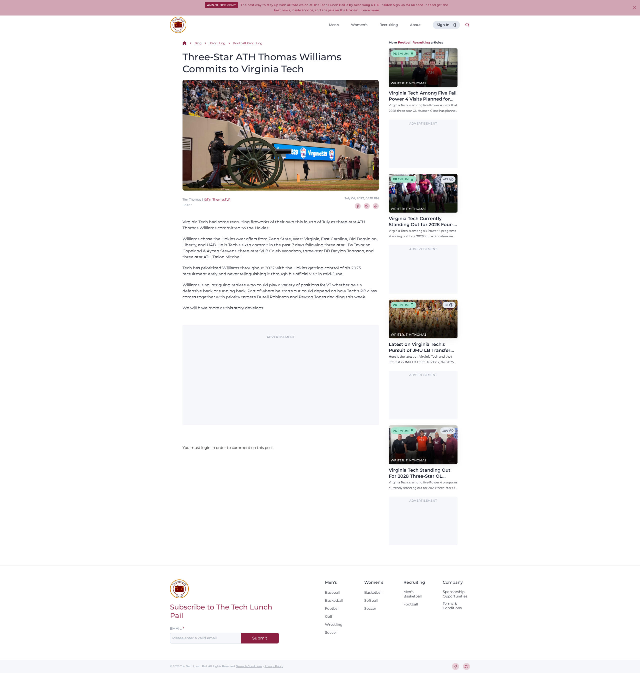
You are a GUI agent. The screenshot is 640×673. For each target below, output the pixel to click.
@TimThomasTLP (217, 199)
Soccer (331, 632)
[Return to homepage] (178, 25)
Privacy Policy (273, 666)
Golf (328, 616)
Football (332, 608)
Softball (371, 600)
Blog (198, 43)
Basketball (334, 600)
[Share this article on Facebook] (358, 206)
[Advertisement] (281, 376)
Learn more (370, 10)
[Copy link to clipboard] (376, 206)
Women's (359, 25)
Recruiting (389, 25)
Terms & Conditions (452, 605)
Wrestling (333, 624)
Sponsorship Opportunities (455, 593)
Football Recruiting (247, 43)
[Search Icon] (467, 25)
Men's (334, 25)
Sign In (443, 25)
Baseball (332, 592)
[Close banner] (634, 7)
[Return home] (184, 43)
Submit (259, 638)
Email (176, 628)
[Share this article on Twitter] (367, 206)
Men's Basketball (413, 593)
